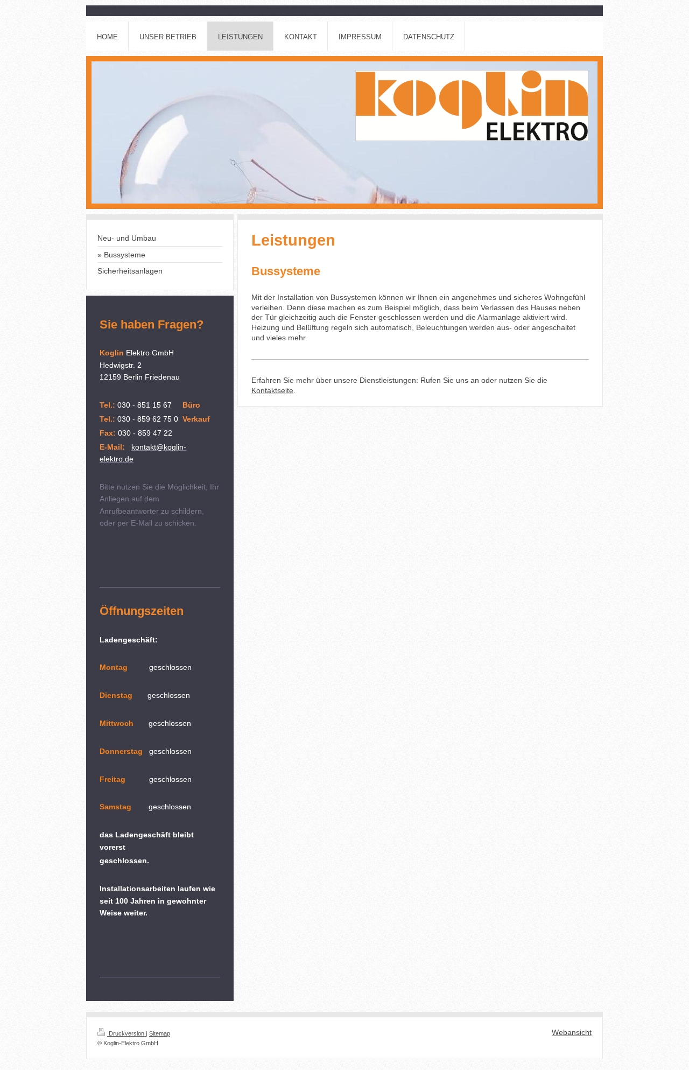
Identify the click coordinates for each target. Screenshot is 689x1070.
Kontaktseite (272, 390)
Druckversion (126, 1033)
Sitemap (159, 1033)
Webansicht (572, 1032)
